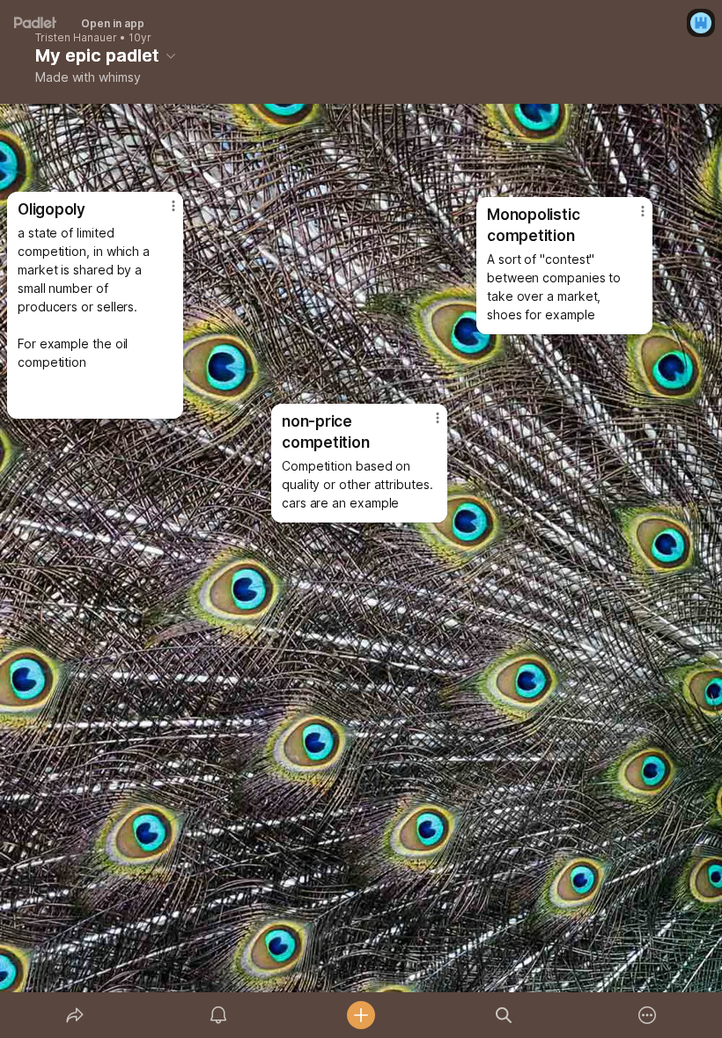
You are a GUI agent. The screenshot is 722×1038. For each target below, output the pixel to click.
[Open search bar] (503, 1015)
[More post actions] (426, 424)
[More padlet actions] (647, 1015)
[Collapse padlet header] (171, 55)
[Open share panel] (74, 1015)
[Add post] (361, 1015)
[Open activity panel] (218, 1015)
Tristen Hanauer (76, 38)
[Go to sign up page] (701, 23)
